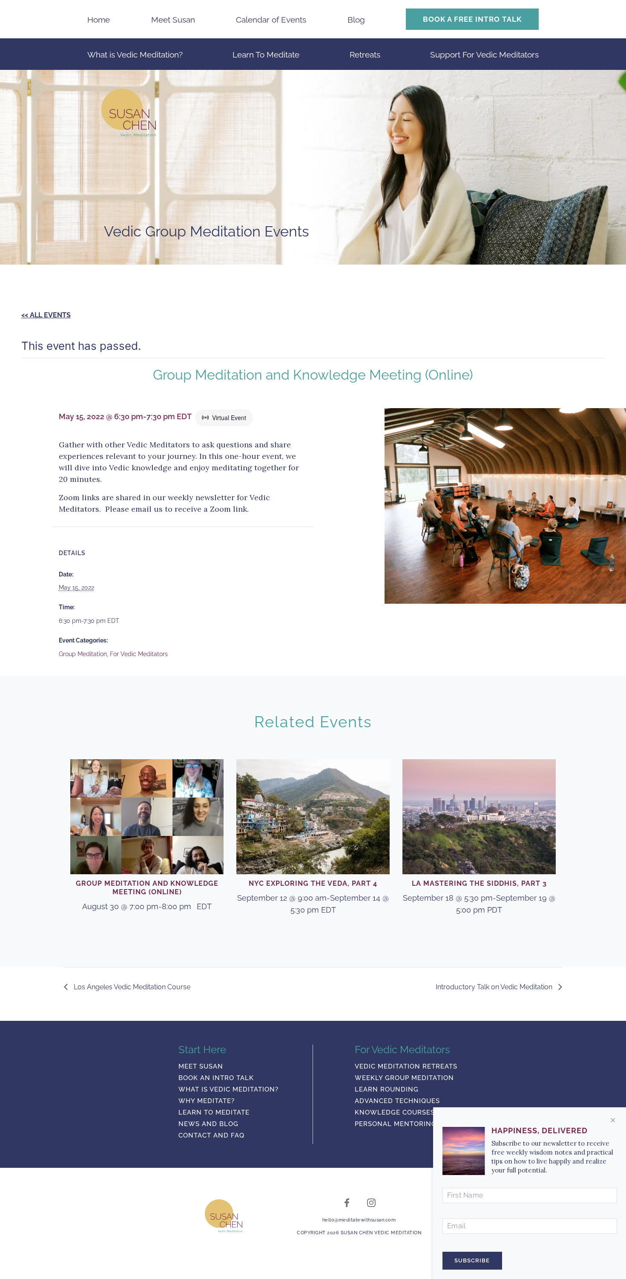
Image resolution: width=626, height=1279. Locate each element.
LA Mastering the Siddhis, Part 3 (479, 883)
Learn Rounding (387, 1089)
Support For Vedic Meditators (484, 54)
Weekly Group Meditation (404, 1078)
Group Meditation (83, 654)
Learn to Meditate (214, 1112)
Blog (356, 19)
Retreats (365, 54)
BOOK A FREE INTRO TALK (472, 19)
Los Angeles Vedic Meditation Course (131, 987)
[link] (223, 1215)
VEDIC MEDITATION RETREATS (406, 1066)
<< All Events (46, 315)
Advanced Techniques (397, 1101)
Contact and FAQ (211, 1135)
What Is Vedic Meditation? (228, 1089)
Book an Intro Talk (216, 1078)
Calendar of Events (271, 19)
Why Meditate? (206, 1101)
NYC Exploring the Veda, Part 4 (313, 883)
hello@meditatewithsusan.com (359, 1220)
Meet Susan (173, 19)
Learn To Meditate (266, 54)
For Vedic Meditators (139, 654)
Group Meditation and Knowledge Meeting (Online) (147, 887)
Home (98, 19)
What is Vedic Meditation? (135, 54)
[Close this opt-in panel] (613, 1120)
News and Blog (208, 1124)
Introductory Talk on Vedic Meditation (495, 987)
